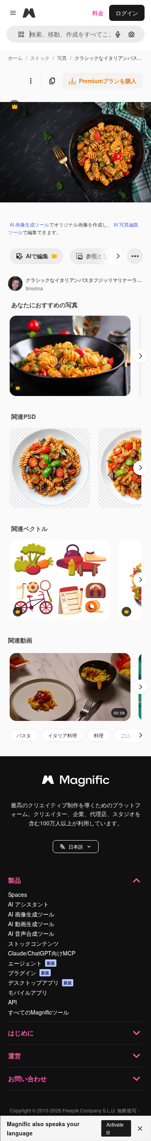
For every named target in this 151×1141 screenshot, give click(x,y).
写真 (62, 57)
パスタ (24, 735)
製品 (14, 880)
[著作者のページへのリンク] (15, 284)
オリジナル (55, 107)
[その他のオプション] (31, 81)
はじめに (21, 1032)
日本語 (75, 846)
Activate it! (115, 1128)
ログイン (127, 13)
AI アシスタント (28, 904)
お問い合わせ (27, 1078)
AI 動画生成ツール (31, 924)
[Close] (140, 1128)
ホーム (15, 57)
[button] (76, 846)
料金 (97, 13)
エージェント (31, 963)
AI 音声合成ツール (31, 933)
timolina (34, 288)
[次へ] (118, 256)
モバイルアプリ (28, 992)
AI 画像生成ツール (29, 224)
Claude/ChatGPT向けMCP (41, 953)
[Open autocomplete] (18, 34)
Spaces (17, 894)
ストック (40, 57)
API (12, 1002)
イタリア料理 (62, 735)
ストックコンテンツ (33, 943)
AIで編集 (32, 258)
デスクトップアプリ (40, 982)
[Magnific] (76, 782)
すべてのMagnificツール (38, 1012)
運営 (14, 1055)
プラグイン (28, 973)
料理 (98, 735)
